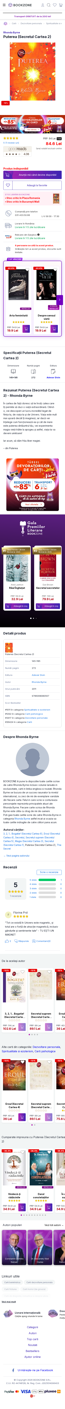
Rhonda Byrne (11, 32)
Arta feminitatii (18, 315)
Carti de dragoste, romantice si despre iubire (26, 1296)
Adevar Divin (53, 377)
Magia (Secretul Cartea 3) (30, 841)
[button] (59, 300)
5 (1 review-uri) (11, 142)
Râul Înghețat (17, 587)
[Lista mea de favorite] (54, 5)
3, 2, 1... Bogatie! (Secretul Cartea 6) (23, 833)
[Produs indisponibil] (22, 1027)
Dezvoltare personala (36, 718)
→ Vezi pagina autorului (16, 855)
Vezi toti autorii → (54, 1225)
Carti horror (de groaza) (34, 1289)
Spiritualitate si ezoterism (37, 709)
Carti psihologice (34, 714)
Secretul (20, 837)
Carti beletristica (12, 1282)
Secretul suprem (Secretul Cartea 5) (41, 1017)
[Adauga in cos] (26, 329)
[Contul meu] (43, 5)
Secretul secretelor (48, 587)
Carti (29, 722)
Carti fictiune (10, 1289)
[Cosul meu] (60, 5)
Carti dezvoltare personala (39, 1282)
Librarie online (5, 24)
